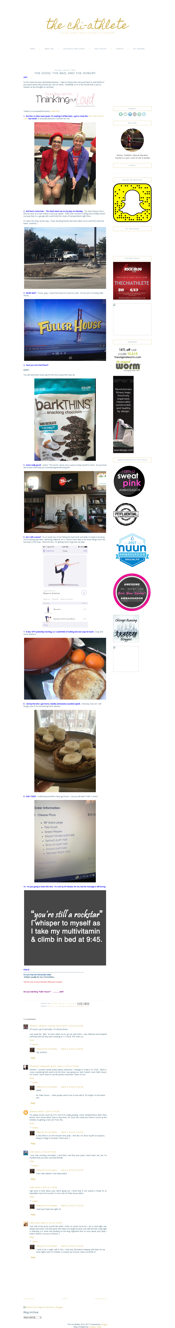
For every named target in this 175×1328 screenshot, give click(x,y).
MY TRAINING (139, 49)
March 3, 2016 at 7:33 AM (68, 1066)
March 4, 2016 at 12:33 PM (72, 1246)
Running (70, 1006)
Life (56, 1006)
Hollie (32, 1187)
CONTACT (120, 49)
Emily (32, 1152)
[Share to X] (83, 1003)
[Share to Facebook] (85, 1003)
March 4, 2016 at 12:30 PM (72, 1049)
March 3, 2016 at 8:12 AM (45, 1152)
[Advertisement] (87, 57)
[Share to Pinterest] (88, 1003)
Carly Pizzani (35, 1223)
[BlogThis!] (81, 1003)
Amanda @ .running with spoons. (43, 1066)
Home (65, 1299)
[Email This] (78, 1003)
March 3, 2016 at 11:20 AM (46, 1187)
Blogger (104, 1324)
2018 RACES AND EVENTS (74, 49)
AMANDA (55, 111)
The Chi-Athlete (87, 26)
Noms (62, 1006)
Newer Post (101, 1299)
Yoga (87, 1006)
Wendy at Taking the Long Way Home (45, 1026)
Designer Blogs (95, 1327)
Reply (32, 1040)
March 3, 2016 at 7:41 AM (48, 1111)
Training (79, 1006)
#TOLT (50, 1006)
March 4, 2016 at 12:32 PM (72, 1132)
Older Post (28, 1299)
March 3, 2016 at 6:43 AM (72, 1026)
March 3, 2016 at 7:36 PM (51, 1223)
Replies (35, 1044)
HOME (32, 49)
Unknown (33, 1111)
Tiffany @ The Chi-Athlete (46, 1049)
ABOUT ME (49, 49)
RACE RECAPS (101, 49)
